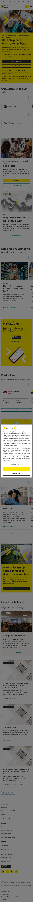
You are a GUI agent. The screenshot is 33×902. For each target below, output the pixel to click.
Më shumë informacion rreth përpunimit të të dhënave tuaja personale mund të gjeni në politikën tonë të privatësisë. (16, 458)
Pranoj (16, 469)
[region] (16, 451)
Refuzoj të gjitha (16, 473)
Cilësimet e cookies (16, 464)
